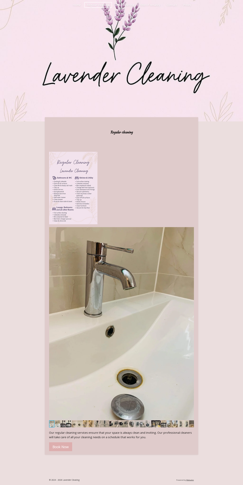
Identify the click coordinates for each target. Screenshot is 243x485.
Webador (190, 480)
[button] (191, 229)
